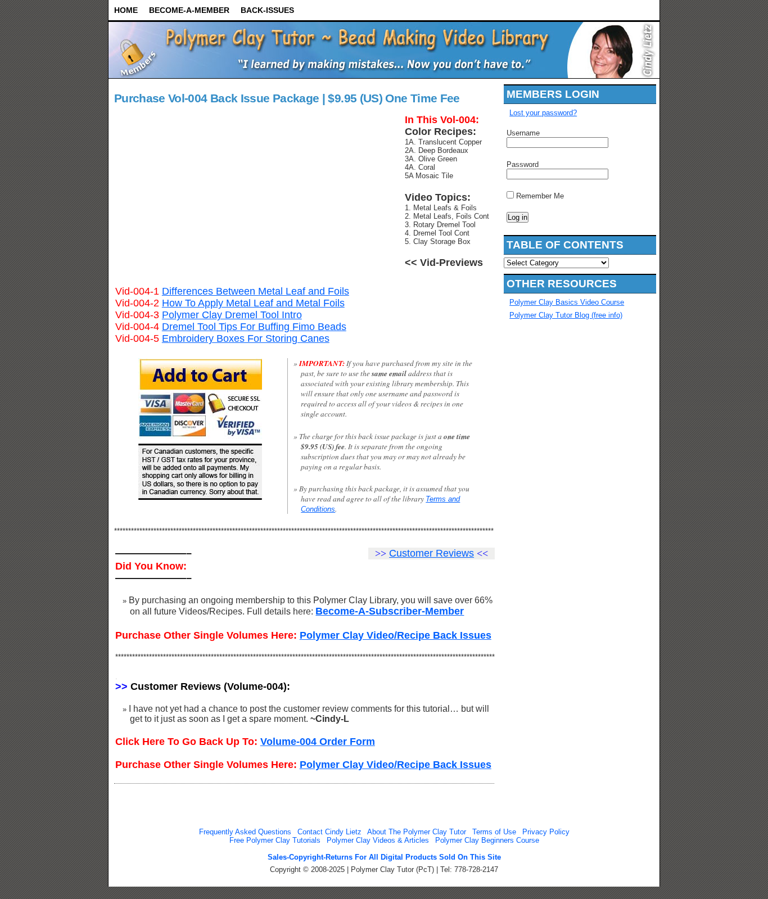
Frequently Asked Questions (245, 832)
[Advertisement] (552, 500)
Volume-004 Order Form (317, 741)
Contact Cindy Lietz (329, 832)
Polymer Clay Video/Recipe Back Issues (395, 635)
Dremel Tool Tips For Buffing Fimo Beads (254, 326)
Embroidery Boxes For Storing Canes (245, 338)
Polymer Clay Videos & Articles (378, 840)
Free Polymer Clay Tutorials (274, 840)
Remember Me (539, 196)
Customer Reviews (431, 553)
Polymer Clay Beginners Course (487, 840)
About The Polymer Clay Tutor (416, 832)
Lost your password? (543, 113)
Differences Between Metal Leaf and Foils (255, 291)
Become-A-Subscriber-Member (389, 611)
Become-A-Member (189, 10)
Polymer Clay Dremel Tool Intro (232, 314)
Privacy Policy (546, 832)
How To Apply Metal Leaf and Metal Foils (253, 303)
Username (523, 133)
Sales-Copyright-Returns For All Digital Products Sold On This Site (384, 857)
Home (126, 10)
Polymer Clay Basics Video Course (566, 302)
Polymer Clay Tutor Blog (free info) (565, 315)
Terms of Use (494, 832)
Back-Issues (267, 10)
